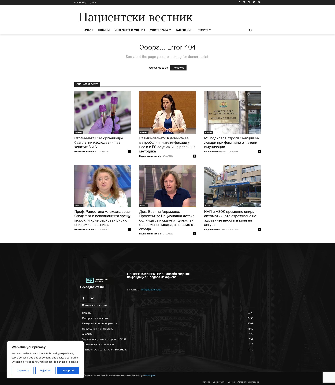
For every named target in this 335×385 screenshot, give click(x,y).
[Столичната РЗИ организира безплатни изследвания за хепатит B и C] (102, 112)
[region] (45, 359)
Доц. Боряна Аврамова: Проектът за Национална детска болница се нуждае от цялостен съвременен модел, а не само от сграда (167, 220)
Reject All (45, 370)
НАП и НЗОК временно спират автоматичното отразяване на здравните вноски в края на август (230, 218)
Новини (78, 132)
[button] (251, 30)
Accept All (68, 370)
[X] (249, 3)
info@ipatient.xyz (151, 289)
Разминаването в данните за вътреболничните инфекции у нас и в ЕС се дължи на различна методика (167, 144)
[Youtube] (259, 3)
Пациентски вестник (85, 151)
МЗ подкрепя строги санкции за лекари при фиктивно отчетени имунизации (231, 142)
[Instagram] (244, 3)
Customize (23, 370)
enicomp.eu (149, 375)
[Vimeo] (254, 3)
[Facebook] (239, 3)
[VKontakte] (92, 298)
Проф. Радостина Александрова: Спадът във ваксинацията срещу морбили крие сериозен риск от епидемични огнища (102, 218)
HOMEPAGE (178, 68)
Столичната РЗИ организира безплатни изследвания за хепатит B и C (98, 142)
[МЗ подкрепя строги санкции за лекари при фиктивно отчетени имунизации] (232, 112)
